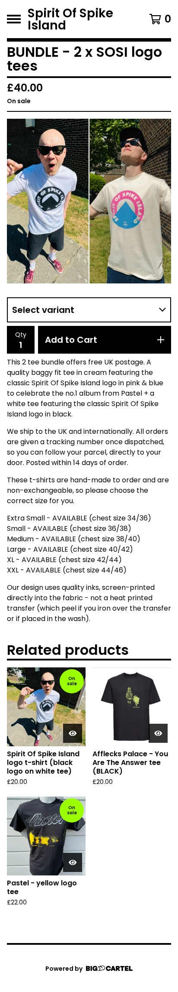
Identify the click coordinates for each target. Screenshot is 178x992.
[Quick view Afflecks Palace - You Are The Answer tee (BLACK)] (158, 733)
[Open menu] (14, 19)
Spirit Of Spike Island (70, 19)
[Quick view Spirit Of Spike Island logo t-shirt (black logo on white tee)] (72, 733)
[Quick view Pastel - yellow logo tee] (72, 862)
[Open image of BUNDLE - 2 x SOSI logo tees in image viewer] (89, 201)
